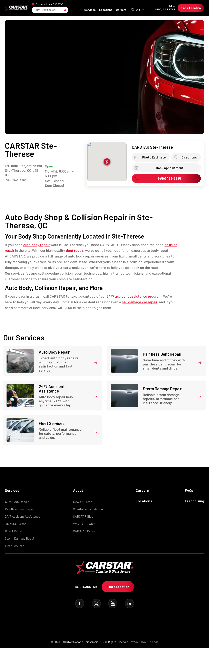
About (78, 490)
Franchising (194, 501)
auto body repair (36, 244)
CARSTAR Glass (15, 524)
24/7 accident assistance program (134, 296)
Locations (105, 9)
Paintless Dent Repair (19, 509)
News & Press (82, 502)
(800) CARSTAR (166, 8)
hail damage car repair (139, 302)
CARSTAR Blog (83, 516)
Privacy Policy (137, 642)
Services (90, 9)
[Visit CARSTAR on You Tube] (112, 603)
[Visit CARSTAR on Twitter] (96, 603)
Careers (121, 9)
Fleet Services (14, 546)
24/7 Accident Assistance (22, 516)
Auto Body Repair (17, 502)
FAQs (189, 490)
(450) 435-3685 (15, 180)
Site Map (153, 642)
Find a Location (191, 8)
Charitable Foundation (88, 509)
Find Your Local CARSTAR (49, 4)
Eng (138, 9)
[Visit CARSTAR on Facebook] (79, 603)
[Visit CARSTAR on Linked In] (129, 603)
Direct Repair (14, 531)
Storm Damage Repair (20, 538)
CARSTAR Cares (84, 531)
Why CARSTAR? (84, 524)
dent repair (74, 250)
